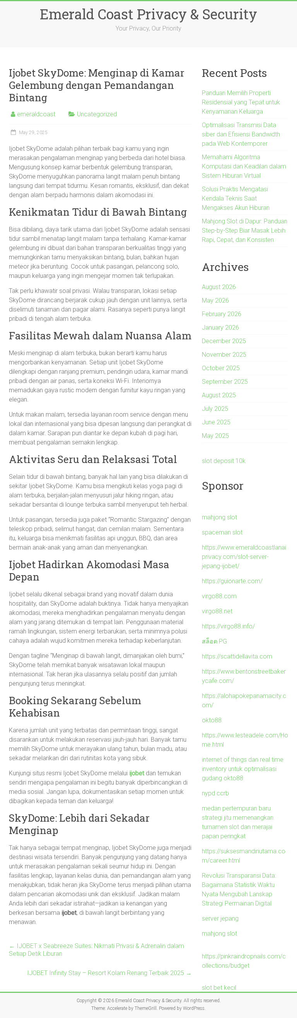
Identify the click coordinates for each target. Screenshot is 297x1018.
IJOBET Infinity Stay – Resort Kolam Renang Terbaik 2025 (109, 973)
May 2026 (215, 300)
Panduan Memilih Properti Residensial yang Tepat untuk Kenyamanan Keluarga (241, 102)
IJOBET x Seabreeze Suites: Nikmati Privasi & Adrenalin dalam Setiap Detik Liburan (96, 949)
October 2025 (221, 368)
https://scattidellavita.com (237, 656)
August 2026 (219, 287)
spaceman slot (222, 532)
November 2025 (224, 354)
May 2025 (215, 435)
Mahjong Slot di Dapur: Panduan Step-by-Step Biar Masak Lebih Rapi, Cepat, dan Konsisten (244, 230)
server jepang (220, 918)
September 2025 (225, 381)
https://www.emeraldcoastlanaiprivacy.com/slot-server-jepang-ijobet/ (244, 557)
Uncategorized (97, 114)
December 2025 (224, 341)
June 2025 (216, 422)
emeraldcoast (36, 114)
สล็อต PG (214, 641)
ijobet (136, 773)
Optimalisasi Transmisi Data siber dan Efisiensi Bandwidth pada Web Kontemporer (241, 134)
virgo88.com (219, 596)
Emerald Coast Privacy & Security (148, 14)
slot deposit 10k (224, 461)
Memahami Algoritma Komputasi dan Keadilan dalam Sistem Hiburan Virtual (244, 166)
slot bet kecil (219, 987)
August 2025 (219, 395)
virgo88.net (217, 611)
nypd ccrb (215, 793)
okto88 (212, 720)
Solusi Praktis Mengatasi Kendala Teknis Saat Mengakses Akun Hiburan (236, 198)
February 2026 (221, 314)
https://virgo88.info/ (228, 626)
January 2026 (220, 327)
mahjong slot (219, 517)
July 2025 (215, 408)
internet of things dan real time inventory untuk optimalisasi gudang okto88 (242, 769)
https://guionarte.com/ (232, 581)
